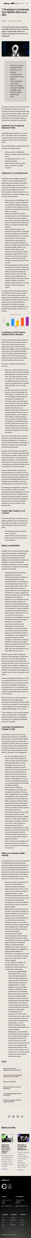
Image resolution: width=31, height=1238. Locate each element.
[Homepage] (5, 1180)
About (3, 1217)
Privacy (3, 1224)
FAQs (12, 97)
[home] (7, 3)
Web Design (13, 1220)
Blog (3, 1222)
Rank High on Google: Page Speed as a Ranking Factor (23, 1147)
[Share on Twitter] (13, 1116)
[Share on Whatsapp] (22, 1116)
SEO (9, 21)
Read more (5, 1169)
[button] (25, 3)
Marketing (13, 1224)
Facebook (22, 1222)
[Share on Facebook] (9, 1116)
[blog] (12, 3)
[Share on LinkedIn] (17, 1116)
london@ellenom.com (8, 1205)
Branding (13, 1217)
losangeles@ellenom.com (23, 1205)
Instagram (22, 1220)
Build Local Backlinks (16, 85)
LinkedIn (22, 1224)
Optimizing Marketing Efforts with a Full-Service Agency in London (6, 1149)
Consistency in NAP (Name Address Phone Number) (17, 77)
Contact (3, 1220)
